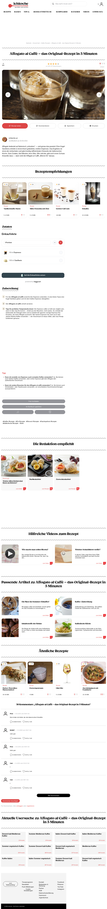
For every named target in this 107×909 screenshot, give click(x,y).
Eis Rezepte (21, 421)
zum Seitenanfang (10, 884)
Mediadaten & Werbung (43, 885)
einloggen (19, 806)
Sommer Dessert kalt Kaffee (40, 846)
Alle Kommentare (53, 795)
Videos (86, 12)
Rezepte (7, 12)
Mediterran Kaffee (89, 846)
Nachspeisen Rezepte (49, 421)
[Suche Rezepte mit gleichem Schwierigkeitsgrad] (102, 64)
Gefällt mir (28, 721)
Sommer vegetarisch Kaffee (13, 846)
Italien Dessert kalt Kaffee (66, 834)
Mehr (22, 423)
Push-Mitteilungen (28, 887)
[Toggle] (100, 4)
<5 (3, 63)
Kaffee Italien (7, 858)
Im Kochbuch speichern (33, 407)
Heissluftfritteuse (42, 12)
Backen (17, 12)
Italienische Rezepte (11, 423)
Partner (41, 888)
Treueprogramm (27, 882)
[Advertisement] (53, 510)
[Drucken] (50, 412)
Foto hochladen (34, 401)
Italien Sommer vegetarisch (39, 858)
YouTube (60, 887)
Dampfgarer (62, 12)
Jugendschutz (43, 897)
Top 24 (26, 12)
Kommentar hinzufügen (10, 801)
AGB (40, 890)
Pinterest (60, 884)
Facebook (60, 882)
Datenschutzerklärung (46, 893)
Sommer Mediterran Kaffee (39, 834)
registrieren (30, 806)
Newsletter (25, 884)
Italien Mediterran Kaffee (91, 834)
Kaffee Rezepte (9, 421)
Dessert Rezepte (33, 421)
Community (98, 12)
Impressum (42, 895)
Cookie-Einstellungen (28, 889)
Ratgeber (75, 12)
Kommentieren (17, 721)
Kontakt (41, 882)
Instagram (60, 889)
